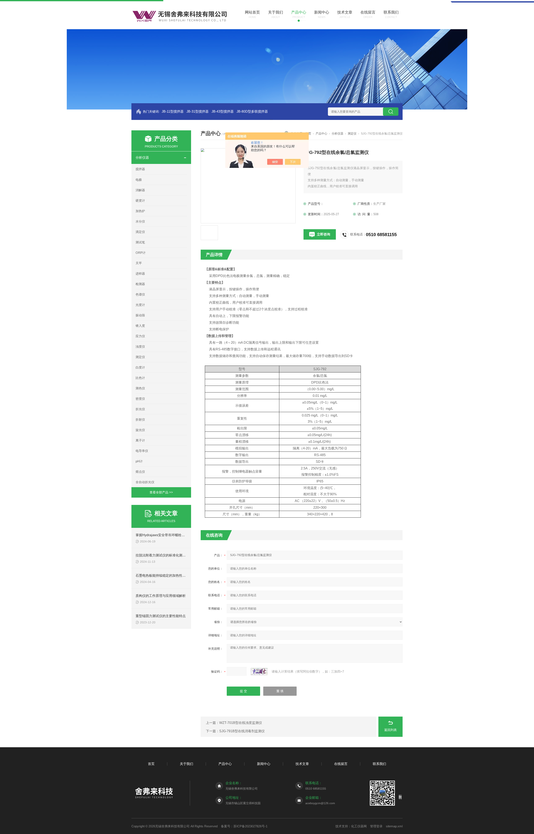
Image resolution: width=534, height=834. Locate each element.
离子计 (140, 440)
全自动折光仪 (145, 482)
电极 (139, 179)
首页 (151, 764)
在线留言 (341, 764)
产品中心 (321, 133)
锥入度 (140, 325)
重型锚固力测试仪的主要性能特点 (161, 616)
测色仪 (140, 388)
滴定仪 (140, 232)
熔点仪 (140, 471)
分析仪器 (142, 157)
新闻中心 (263, 764)
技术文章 (302, 764)
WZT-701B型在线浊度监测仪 (240, 723)
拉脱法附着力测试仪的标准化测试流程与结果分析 (172, 555)
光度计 (140, 305)
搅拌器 (140, 169)
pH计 (139, 461)
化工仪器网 (359, 826)
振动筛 (140, 315)
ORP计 (141, 252)
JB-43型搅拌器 (223, 111)
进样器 (140, 273)
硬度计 (140, 200)
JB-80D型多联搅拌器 (252, 111)
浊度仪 (140, 346)
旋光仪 (140, 430)
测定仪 (140, 357)
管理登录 (376, 826)
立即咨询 (323, 234)
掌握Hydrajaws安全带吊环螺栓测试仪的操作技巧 (172, 535)
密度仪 (140, 398)
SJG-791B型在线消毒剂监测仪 (242, 731)
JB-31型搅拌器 (197, 111)
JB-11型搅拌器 (173, 111)
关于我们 (186, 764)
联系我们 (379, 764)
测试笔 (140, 242)
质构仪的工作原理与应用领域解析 (161, 596)
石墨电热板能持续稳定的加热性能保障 (164, 575)
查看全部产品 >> (161, 492)
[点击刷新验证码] (259, 671)
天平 (139, 263)
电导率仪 (142, 451)
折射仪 (140, 419)
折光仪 (140, 409)
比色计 (140, 378)
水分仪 (140, 221)
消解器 (140, 190)
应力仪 (140, 336)
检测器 (140, 284)
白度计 (140, 367)
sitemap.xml (394, 826)
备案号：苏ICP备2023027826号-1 (244, 826)
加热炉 (140, 211)
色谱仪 (140, 294)
